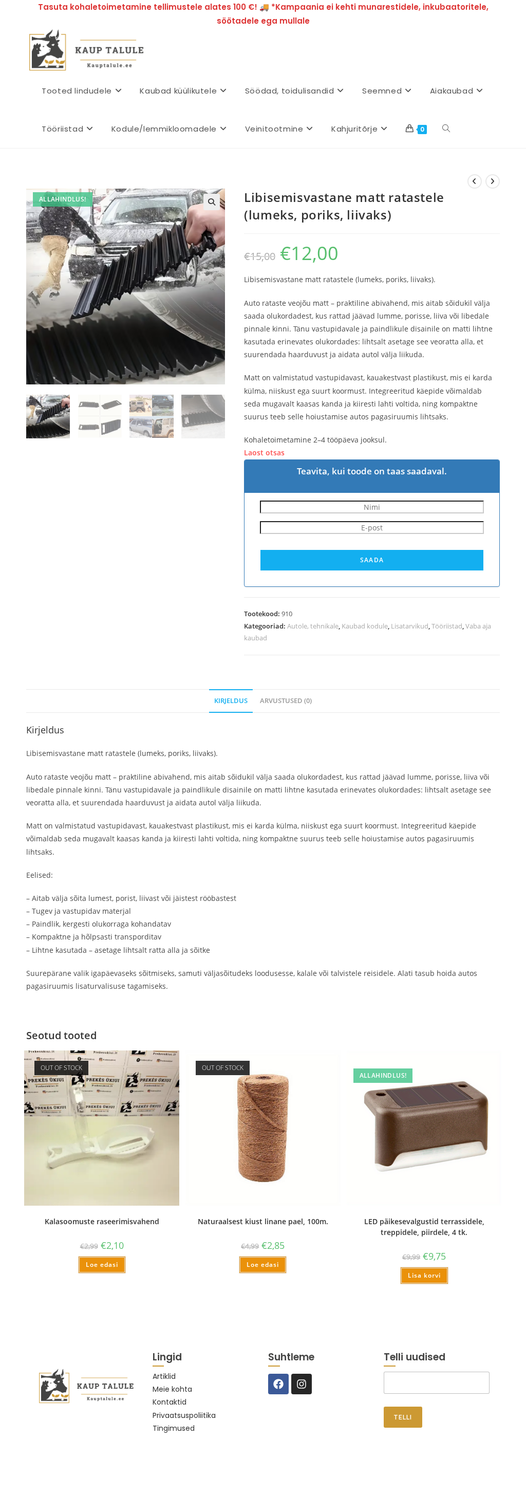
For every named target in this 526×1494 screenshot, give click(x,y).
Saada (372, 560)
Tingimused (174, 1428)
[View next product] (492, 181)
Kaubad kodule (365, 626)
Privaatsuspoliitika (184, 1415)
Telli (403, 1417)
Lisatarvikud (409, 626)
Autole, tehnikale (313, 626)
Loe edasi (102, 1264)
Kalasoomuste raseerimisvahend (102, 1221)
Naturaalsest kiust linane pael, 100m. (263, 1221)
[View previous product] (474, 181)
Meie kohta (172, 1389)
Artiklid (164, 1376)
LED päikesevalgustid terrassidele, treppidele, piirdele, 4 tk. (424, 1226)
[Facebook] (278, 1384)
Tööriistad (446, 626)
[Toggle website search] (446, 129)
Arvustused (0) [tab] (286, 700)
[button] (211, 202)
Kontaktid (169, 1402)
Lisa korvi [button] (424, 1275)
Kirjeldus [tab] (231, 700)
